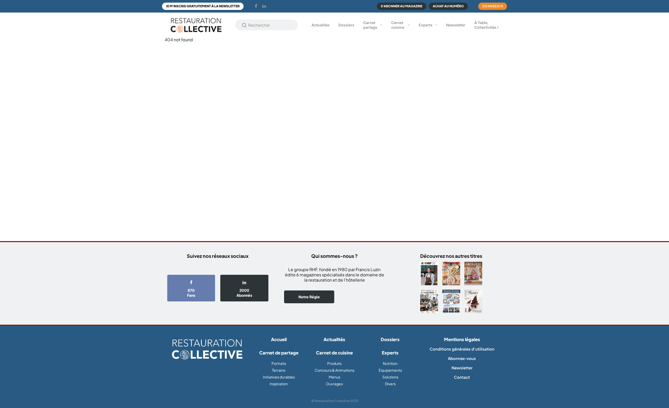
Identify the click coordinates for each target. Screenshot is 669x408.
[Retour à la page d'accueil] (207, 349)
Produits (334, 363)
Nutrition (390, 363)
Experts (425, 25)
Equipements (390, 370)
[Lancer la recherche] (244, 25)
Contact (462, 377)
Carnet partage (370, 25)
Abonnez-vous (462, 358)
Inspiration (279, 383)
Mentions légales (462, 339)
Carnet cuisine (397, 25)
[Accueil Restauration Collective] (196, 25)
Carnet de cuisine (334, 352)
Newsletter (455, 25)
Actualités (321, 25)
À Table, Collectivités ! (486, 25)
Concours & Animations (334, 370)
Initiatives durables (279, 377)
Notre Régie (309, 296)
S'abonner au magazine (401, 6)
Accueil (279, 339)
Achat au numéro (448, 6)
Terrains (278, 370)
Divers (390, 383)
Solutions (390, 377)
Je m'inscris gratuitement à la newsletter (203, 6)
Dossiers (346, 25)
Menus (334, 377)
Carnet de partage (278, 352)
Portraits (279, 363)
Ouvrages (334, 383)
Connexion (492, 6)
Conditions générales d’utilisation (462, 348)
